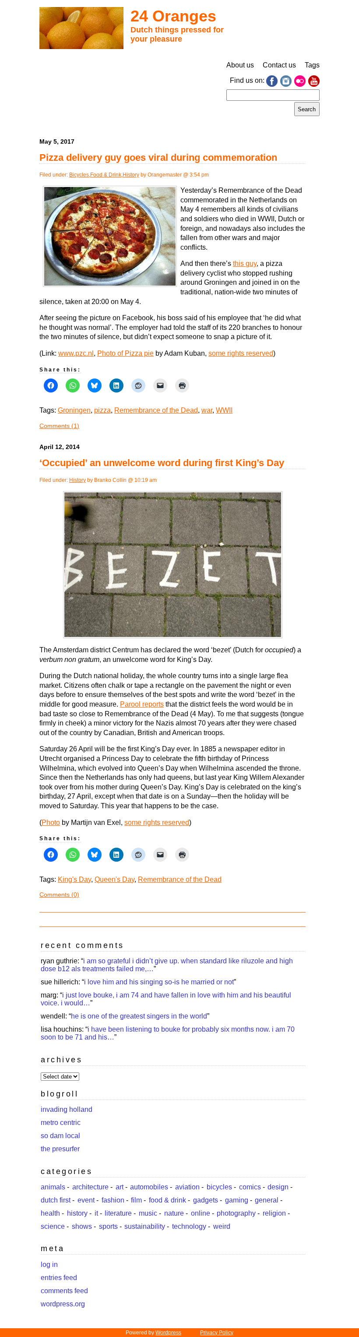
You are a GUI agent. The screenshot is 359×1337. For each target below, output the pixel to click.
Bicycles (79, 175)
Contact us (279, 65)
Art (119, 1187)
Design (278, 1187)
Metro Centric (61, 1122)
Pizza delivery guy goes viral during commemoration (158, 157)
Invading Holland (66, 1109)
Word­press (168, 1332)
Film (136, 1200)
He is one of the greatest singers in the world (139, 1016)
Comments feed (64, 1291)
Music (148, 1213)
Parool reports (142, 704)
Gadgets (205, 1200)
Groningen (74, 410)
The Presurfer (60, 1149)
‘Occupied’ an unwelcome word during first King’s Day (161, 462)
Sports (108, 1226)
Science (53, 1226)
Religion (274, 1213)
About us (240, 65)
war (206, 410)
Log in (49, 1264)
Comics (250, 1187)
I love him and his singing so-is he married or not (159, 982)
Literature (118, 1213)
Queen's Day (114, 879)
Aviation (187, 1187)
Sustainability (144, 1226)
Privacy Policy (216, 1332)
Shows (82, 1226)
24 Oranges (173, 16)
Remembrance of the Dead (156, 410)
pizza (102, 410)
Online (200, 1213)
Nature (174, 1213)
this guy (245, 263)
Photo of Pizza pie (125, 353)
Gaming (236, 1200)
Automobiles (149, 1187)
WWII (224, 410)
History (131, 175)
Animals (53, 1187)
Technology (189, 1226)
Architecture (90, 1187)
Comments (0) (59, 894)
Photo (51, 822)
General (266, 1200)
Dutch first (55, 1200)
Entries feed (59, 1277)
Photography (236, 1213)
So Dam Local (60, 1135)
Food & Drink (105, 175)
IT (96, 1213)
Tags (312, 65)
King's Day (74, 879)
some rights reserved (240, 353)
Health (50, 1213)
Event (86, 1200)
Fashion (113, 1200)
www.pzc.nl (76, 353)
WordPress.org (63, 1304)
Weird (221, 1226)
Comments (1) (59, 425)
